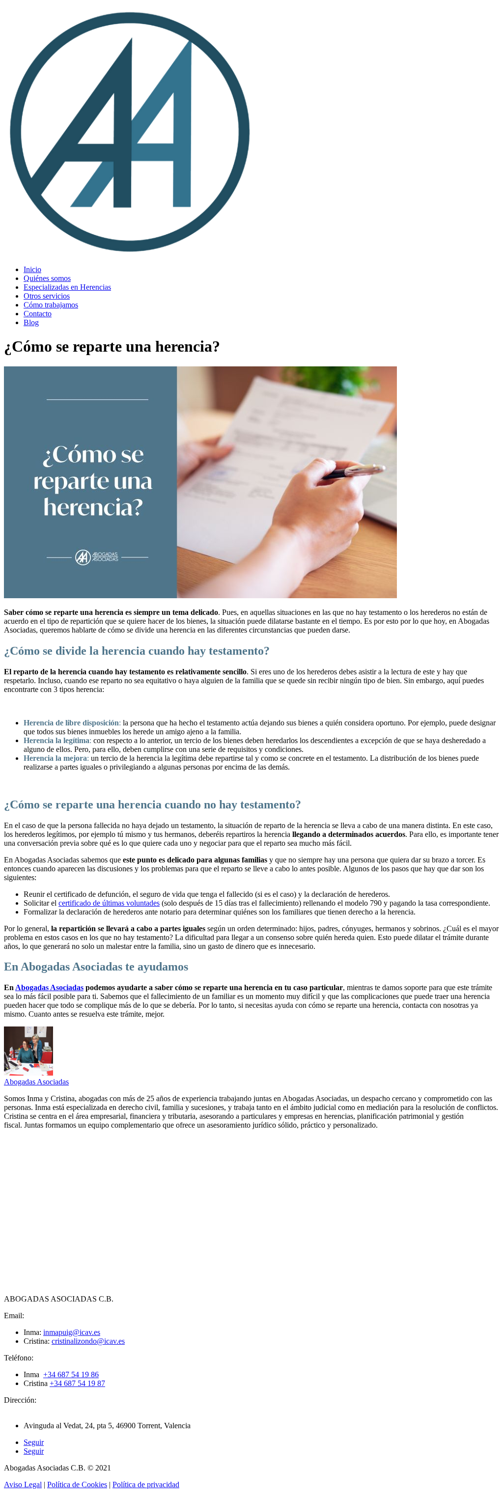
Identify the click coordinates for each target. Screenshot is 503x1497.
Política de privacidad (145, 1484)
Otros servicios (47, 296)
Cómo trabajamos (51, 305)
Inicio (32, 269)
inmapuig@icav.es (71, 1332)
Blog (31, 322)
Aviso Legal (23, 1484)
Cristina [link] (37, 1383)
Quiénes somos (47, 278)
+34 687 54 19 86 (71, 1374)
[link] (71, 1374)
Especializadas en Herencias (67, 287)
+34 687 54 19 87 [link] (77, 1383)
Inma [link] (33, 1374)
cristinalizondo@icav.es (88, 1341)
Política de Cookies (77, 1484)
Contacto (38, 313)
